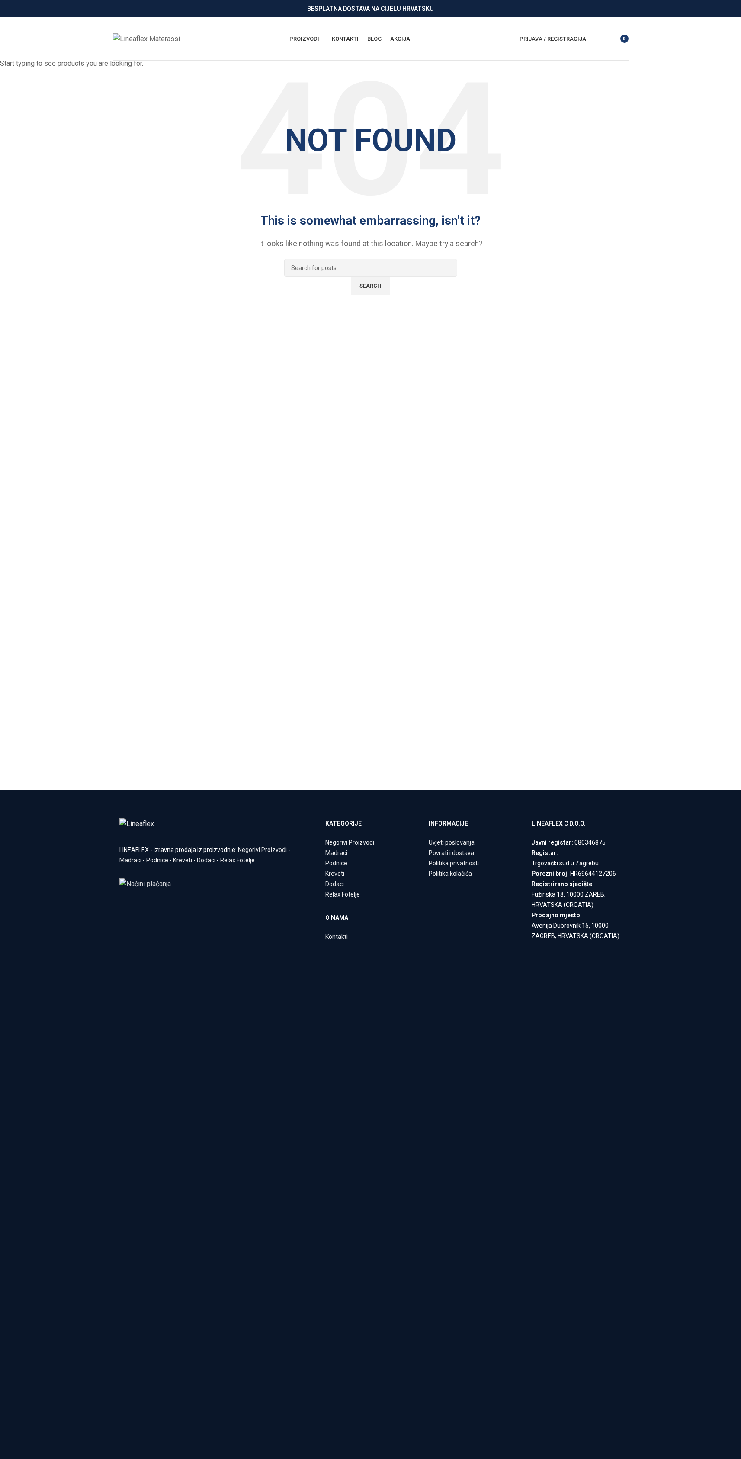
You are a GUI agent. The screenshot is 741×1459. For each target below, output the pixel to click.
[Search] (598, 39)
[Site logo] (146, 38)
